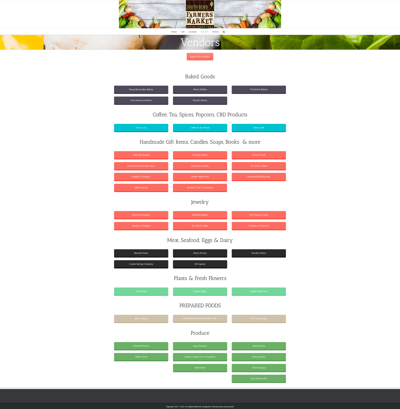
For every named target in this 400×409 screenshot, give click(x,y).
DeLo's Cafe (259, 127)
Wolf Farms (200, 367)
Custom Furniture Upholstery (141, 165)
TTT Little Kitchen (259, 318)
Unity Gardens (259, 356)
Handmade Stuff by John (258, 176)
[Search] (224, 31)
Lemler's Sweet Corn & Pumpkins (200, 356)
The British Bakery (259, 89)
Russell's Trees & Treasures (200, 187)
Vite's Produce (259, 367)
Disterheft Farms (141, 345)
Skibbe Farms (258, 345)
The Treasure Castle (259, 214)
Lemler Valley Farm (200, 176)
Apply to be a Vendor (200, 56)
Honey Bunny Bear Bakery (141, 89)
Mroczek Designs (200, 214)
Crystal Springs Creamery (141, 264)
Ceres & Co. (141, 127)
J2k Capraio (200, 264)
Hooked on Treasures (259, 225)
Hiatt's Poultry (200, 253)
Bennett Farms (141, 253)
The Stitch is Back (258, 165)
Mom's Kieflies (200, 89)
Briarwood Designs (141, 214)
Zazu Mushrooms (259, 378)
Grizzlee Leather (200, 154)
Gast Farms (141, 291)
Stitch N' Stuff (258, 154)
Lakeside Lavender (200, 165)
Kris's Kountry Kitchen (141, 100)
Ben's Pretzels (141, 318)
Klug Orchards (200, 345)
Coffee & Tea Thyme (200, 127)
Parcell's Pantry (200, 100)
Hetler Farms (141, 356)
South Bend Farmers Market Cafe (200, 318)
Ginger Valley (200, 291)
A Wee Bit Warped (141, 154)
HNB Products (141, 187)
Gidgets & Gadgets (141, 176)
